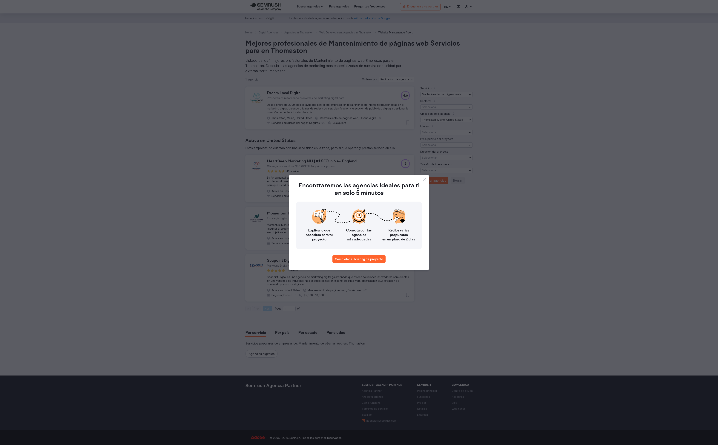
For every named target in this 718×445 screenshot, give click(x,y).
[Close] (424, 179)
